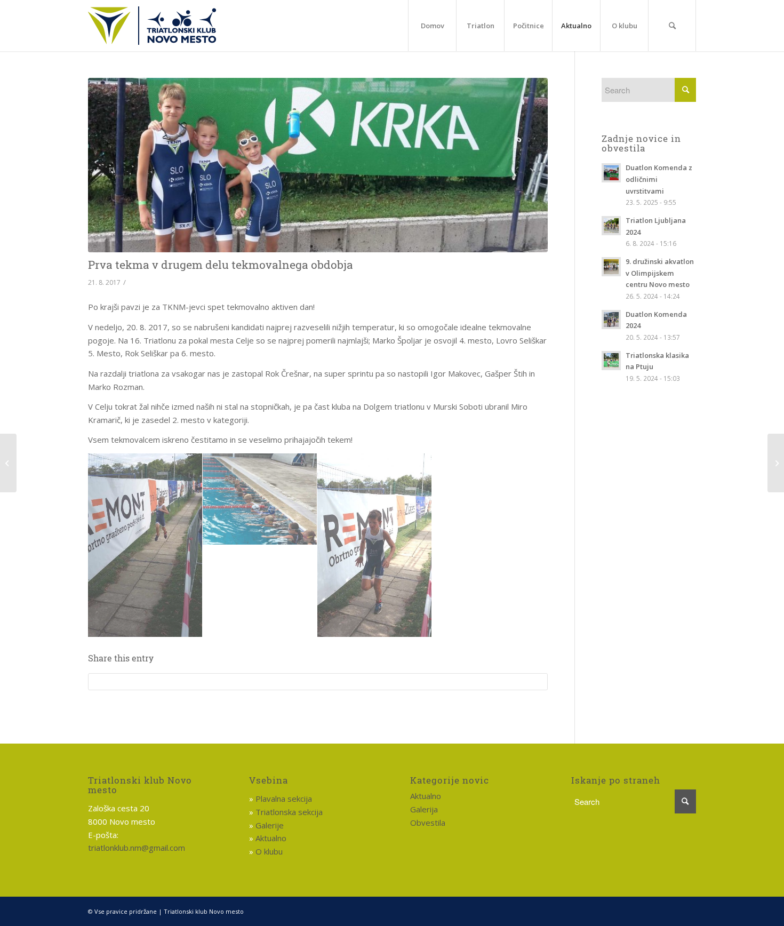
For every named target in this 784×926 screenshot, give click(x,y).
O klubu (269, 851)
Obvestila (427, 822)
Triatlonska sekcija (289, 812)
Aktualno (270, 838)
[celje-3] (145, 545)
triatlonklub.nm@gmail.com (136, 847)
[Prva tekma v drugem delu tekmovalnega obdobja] (318, 165)
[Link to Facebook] (688, 911)
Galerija (424, 809)
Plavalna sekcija (283, 798)
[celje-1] (374, 545)
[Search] (672, 25)
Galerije (269, 825)
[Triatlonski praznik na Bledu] (8, 463)
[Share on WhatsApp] (318, 682)
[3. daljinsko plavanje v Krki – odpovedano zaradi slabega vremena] (775, 463)
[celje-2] (260, 499)
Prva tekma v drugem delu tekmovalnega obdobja (220, 264)
